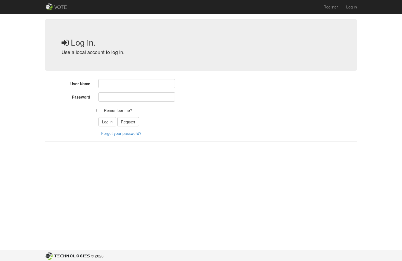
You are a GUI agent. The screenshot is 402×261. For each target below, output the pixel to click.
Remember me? (118, 110)
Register (331, 7)
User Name (80, 83)
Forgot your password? (121, 133)
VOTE (60, 6)
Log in (351, 7)
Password (81, 97)
